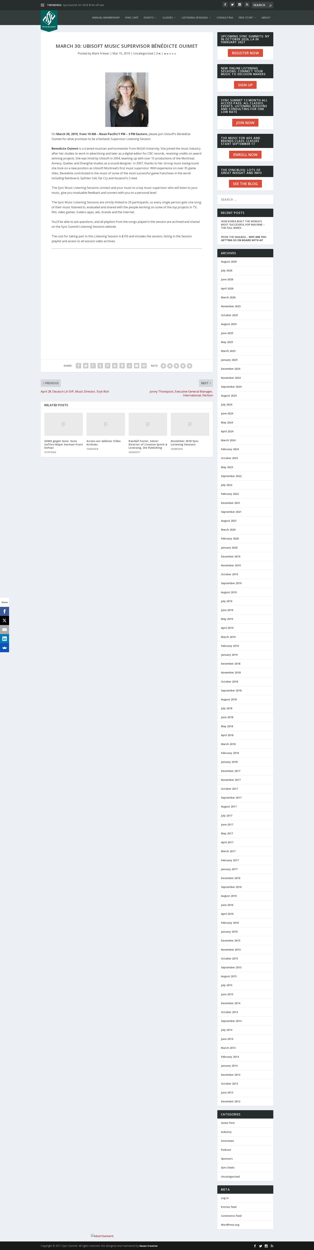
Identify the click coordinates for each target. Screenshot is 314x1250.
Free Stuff (246, 17)
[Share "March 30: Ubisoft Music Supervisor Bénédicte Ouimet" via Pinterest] (107, 365)
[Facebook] (4, 611)
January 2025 (229, 360)
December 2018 (230, 663)
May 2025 (227, 342)
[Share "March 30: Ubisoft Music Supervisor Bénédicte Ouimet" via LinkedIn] (114, 365)
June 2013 (227, 1092)
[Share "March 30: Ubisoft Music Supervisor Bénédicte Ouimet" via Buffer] (122, 365)
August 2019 (229, 592)
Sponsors (227, 1158)
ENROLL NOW (245, 154)
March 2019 (228, 637)
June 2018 (227, 717)
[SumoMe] (4, 647)
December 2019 (230, 556)
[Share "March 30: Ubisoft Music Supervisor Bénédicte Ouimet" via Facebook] (78, 365)
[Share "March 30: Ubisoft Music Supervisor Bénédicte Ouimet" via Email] (136, 365)
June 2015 (227, 994)
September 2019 (231, 583)
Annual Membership (106, 17)
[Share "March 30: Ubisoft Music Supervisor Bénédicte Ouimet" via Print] (144, 365)
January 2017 (229, 869)
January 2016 (229, 931)
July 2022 (226, 485)
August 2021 (229, 520)
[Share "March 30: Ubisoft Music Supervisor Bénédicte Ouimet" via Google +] (93, 365)
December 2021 (230, 503)
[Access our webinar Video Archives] (105, 424)
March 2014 (228, 1048)
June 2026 (227, 279)
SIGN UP (245, 84)
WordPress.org (230, 1224)
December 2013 (230, 1074)
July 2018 (226, 708)
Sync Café (131, 17)
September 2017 (231, 797)
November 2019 (231, 565)
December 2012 (230, 1101)
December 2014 (230, 1003)
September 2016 (231, 887)
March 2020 (228, 529)
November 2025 (231, 306)
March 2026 (228, 297)
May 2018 (227, 726)
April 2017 (227, 842)
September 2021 (231, 512)
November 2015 (231, 949)
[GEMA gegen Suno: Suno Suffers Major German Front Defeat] (63, 424)
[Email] (4, 629)
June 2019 (227, 610)
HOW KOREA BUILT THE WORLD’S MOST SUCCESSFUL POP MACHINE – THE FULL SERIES (243, 225)
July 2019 (226, 601)
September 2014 (231, 1021)
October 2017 (229, 788)
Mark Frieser (100, 53)
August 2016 (229, 896)
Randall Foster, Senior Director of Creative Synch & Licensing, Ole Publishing (148, 444)
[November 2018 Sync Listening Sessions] (190, 424)
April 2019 (227, 628)
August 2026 (229, 261)
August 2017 (229, 806)
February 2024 (230, 449)
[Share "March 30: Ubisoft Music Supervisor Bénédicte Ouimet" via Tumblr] (100, 365)
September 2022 (231, 476)
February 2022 (230, 494)
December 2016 (230, 878)
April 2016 (227, 914)
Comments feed (231, 1215)
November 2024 (231, 378)
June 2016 (227, 905)
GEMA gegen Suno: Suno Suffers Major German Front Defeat (63, 444)
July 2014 (226, 1030)
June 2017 (227, 824)
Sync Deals (227, 1167)
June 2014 (227, 1039)
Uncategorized (143, 53)
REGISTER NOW (245, 52)
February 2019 (230, 646)
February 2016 (230, 922)
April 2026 (227, 288)
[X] (4, 620)
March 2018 (228, 744)
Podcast (226, 1149)
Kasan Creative (149, 1245)
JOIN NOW (245, 122)
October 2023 (229, 458)
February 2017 (230, 860)
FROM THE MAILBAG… (243, 238)
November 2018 (231, 672)
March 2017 (228, 851)
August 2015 (229, 976)
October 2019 (229, 574)
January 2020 (229, 547)
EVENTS (149, 17)
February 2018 (230, 753)
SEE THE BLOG (245, 183)
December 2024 (230, 368)
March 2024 (228, 440)
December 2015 (230, 940)
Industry (226, 1132)
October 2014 (229, 1012)
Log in (225, 1198)
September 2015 (231, 967)
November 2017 (231, 780)
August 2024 (229, 395)
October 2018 (229, 681)
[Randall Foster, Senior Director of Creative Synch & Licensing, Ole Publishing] (148, 424)
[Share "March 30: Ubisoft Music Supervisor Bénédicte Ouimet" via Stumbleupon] (129, 365)
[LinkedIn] (4, 638)
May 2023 (227, 467)
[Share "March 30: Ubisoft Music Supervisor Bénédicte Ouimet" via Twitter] (85, 365)
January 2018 (229, 762)
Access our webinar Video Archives (103, 442)
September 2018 (231, 690)
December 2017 (230, 771)
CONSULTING (225, 17)
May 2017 (227, 833)
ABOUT (266, 17)
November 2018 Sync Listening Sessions (185, 442)
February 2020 (230, 538)
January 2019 (229, 654)
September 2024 (231, 386)
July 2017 (226, 815)
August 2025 (229, 324)
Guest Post (228, 1123)
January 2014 (229, 1065)
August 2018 (229, 699)
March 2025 (228, 351)
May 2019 (227, 619)
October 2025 (229, 315)
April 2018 (227, 735)
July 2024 (226, 404)
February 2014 (230, 1056)
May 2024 (227, 422)
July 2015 (226, 985)
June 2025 (227, 333)
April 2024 (227, 431)
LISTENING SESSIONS (195, 17)
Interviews (227, 1141)
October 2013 (229, 1083)
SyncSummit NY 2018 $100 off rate (83, 5)
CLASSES (167, 17)
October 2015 (229, 958)
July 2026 (226, 270)
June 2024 (227, 413)
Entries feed (228, 1207)
